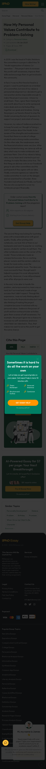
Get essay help (23, 403)
